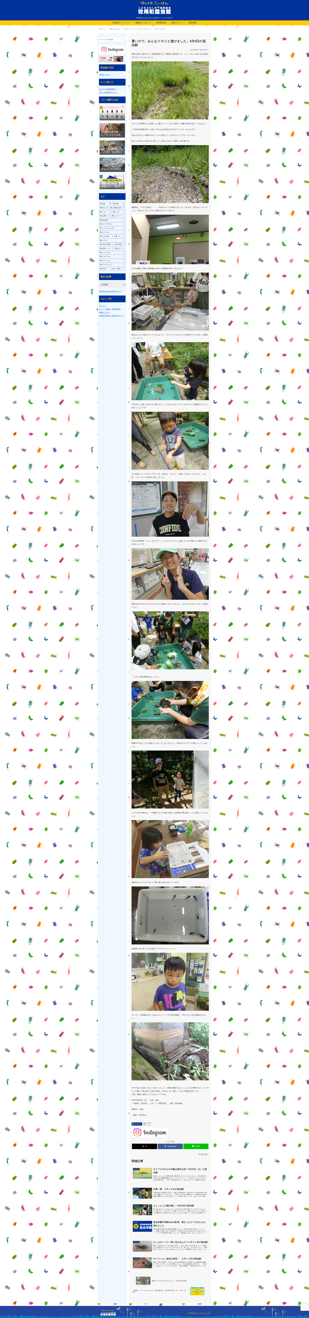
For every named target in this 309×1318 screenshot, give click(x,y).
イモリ (148, 1124)
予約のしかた (104, 75)
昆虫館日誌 (137, 1124)
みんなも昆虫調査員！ (108, 89)
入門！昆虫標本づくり (108, 92)
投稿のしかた (104, 312)
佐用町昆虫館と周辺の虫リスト (111, 316)
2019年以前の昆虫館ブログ (110, 291)
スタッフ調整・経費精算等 (110, 309)
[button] (123, 39)
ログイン (102, 306)
